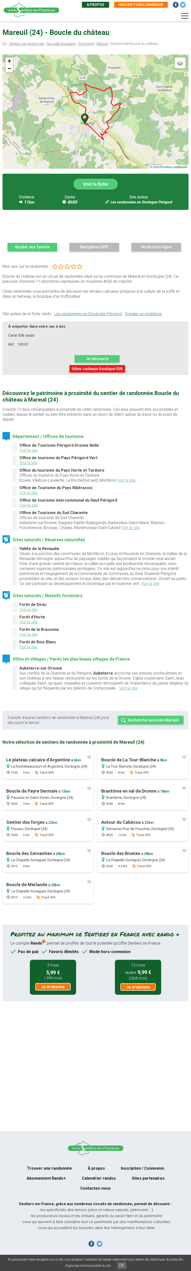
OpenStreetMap (162, 167)
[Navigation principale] (185, 16)
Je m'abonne (53, 987)
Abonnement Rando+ (46, 1178)
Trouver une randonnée (49, 1168)
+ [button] (9, 61)
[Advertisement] (95, 226)
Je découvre (97, 358)
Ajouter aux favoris (32, 247)
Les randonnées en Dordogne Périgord (141, 202)
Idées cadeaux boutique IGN (97, 368)
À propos (95, 5)
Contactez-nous (95, 1188)
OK (121, 1265)
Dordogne (86, 44)
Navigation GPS (94, 247)
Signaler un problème (143, 313)
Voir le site (28, 450)
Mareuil (102, 44)
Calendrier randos (99, 1178)
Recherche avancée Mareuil (153, 720)
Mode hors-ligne (156, 247)
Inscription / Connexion (142, 1168)
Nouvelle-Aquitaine (61, 44)
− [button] (9, 68)
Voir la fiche (95, 184)
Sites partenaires (148, 1178)
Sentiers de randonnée (26, 44)
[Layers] (180, 62)
